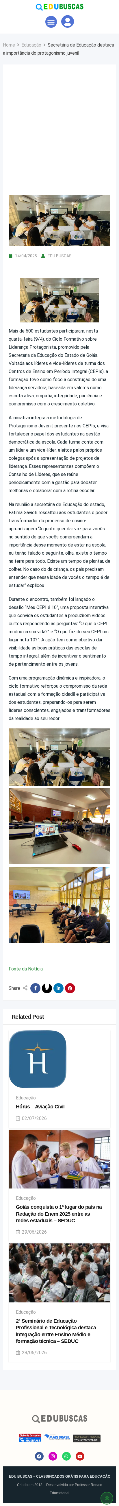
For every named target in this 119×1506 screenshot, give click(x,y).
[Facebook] (39, 1456)
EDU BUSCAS (60, 256)
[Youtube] (80, 1456)
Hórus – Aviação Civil (40, 1107)
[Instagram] (53, 1456)
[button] (51, 22)
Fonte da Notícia (26, 969)
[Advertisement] (59, 132)
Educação (26, 1098)
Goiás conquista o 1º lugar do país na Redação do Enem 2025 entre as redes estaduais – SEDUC (59, 1213)
